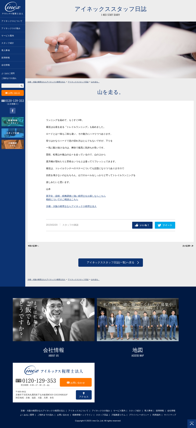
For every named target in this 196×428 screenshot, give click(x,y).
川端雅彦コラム (118, 415)
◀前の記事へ (33, 246)
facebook (12, 111)
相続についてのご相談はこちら (62, 199)
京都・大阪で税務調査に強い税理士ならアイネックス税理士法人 (12, 8)
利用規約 (157, 415)
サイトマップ (170, 415)
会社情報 (5, 65)
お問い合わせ (12, 93)
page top (191, 423)
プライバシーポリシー (139, 415)
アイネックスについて (12, 21)
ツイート (165, 225)
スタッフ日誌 (102, 415)
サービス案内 (7, 35)
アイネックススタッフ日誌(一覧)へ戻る (110, 262)
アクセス (84, 395)
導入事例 (5, 50)
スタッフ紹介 (7, 43)
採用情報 (5, 57)
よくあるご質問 (7, 73)
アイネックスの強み (10, 28)
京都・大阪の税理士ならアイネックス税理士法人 (71, 206)
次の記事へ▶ (188, 246)
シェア (142, 225)
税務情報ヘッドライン (82, 415)
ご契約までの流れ (8, 78)
